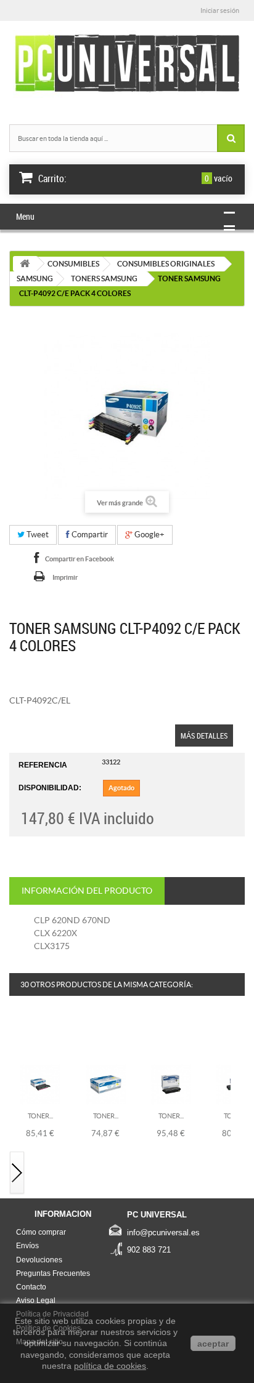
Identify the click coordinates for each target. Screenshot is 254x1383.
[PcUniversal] (127, 64)
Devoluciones (39, 1260)
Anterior (17, 1037)
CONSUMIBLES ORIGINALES (166, 264)
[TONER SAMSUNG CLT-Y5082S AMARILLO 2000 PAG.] (105, 1084)
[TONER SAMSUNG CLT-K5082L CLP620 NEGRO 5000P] (171, 1084)
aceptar (213, 1344)
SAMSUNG (35, 279)
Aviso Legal (35, 1300)
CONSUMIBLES (73, 264)
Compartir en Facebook (79, 559)
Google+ (149, 534)
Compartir (89, 534)
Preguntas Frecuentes (53, 1273)
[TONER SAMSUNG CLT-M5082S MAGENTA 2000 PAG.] (40, 1084)
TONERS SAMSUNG (104, 279)
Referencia (42, 765)
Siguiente (17, 1173)
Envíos (27, 1245)
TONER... (40, 1116)
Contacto (31, 1287)
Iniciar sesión (219, 10)
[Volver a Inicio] (24, 263)
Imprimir (65, 577)
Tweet (37, 534)
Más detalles (204, 735)
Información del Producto (87, 891)
